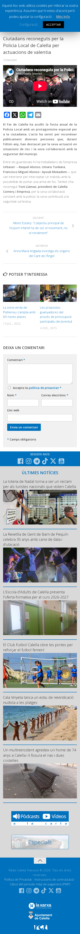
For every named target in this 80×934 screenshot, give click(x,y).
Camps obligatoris (21, 439)
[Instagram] (28, 461)
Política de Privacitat (18, 879)
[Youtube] (61, 461)
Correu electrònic (54, 395)
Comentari (16, 360)
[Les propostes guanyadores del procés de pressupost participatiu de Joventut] (58, 293)
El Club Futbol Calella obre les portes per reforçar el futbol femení (38, 647)
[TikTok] (45, 461)
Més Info (63, 16)
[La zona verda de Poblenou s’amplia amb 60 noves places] (21, 293)
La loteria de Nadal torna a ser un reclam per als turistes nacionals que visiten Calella (39, 484)
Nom (12, 395)
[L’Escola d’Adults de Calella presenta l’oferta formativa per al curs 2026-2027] (40, 617)
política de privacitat (44, 388)
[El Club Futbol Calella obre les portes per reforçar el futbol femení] (40, 670)
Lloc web (13, 410)
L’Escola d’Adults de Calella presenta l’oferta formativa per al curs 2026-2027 (36, 594)
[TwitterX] (53, 461)
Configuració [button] (28, 24)
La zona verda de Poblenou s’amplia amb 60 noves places (19, 312)
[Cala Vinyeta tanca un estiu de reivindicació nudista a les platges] (40, 723)
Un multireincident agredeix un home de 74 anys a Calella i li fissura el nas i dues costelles (39, 755)
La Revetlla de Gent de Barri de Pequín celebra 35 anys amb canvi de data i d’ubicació (35, 539)
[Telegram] (36, 461)
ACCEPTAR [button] (53, 25)
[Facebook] (20, 461)
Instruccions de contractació (54, 879)
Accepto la (36, 388)
